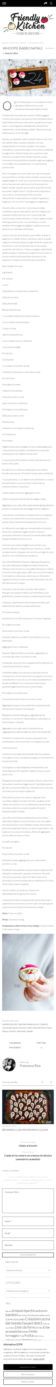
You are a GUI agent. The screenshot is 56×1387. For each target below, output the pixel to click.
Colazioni (43, 1024)
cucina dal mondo (10, 1027)
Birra (20, 1315)
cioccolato (19, 1319)
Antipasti (18, 1311)
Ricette (23, 43)
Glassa (5, 1031)
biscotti (13, 1024)
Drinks (39, 1327)
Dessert (23, 1027)
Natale (30, 1031)
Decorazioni (14, 43)
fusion (36, 1335)
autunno (41, 1311)
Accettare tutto (28, 1367)
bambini (5, 1024)
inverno (12, 1031)
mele (39, 1340)
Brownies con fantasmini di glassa (25, 1129)
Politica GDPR (38, 1359)
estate (25, 1331)
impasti (18, 1340)
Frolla (21, 1336)
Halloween (10, 1340)
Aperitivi (29, 1311)
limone (35, 1340)
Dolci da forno (39, 1027)
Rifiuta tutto (28, 1382)
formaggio (12, 1335)
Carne (9, 1319)
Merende (21, 1031)
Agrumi (8, 1311)
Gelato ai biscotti (28, 1144)
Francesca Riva (11, 53)
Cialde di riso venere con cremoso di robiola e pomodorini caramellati (28, 1156)
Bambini (5, 43)
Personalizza (28, 1374)
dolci (29, 1027)
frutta (28, 1335)
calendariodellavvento (28, 1024)
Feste (49, 1027)
